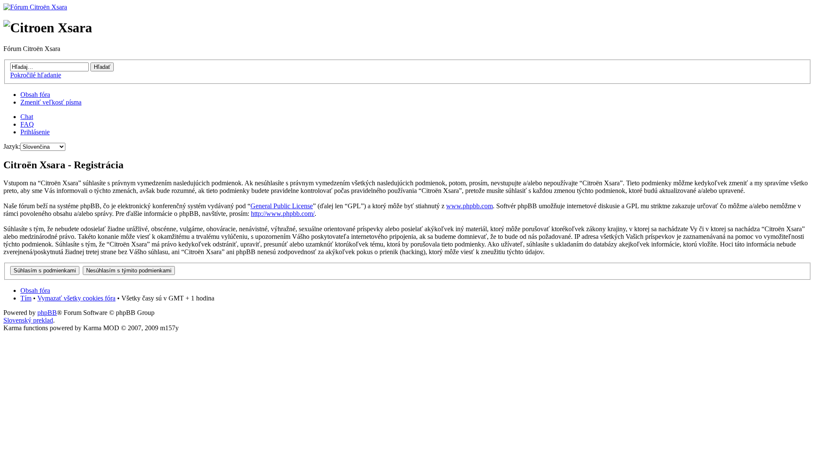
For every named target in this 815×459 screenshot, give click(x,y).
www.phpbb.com (469, 206)
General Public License (281, 206)
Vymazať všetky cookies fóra (76, 298)
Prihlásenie (35, 132)
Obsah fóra (35, 94)
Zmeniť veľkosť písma (51, 102)
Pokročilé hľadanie (35, 75)
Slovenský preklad (28, 320)
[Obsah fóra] (35, 7)
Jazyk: (11, 146)
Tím (25, 298)
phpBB (47, 312)
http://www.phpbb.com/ (283, 213)
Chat (26, 116)
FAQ (27, 124)
